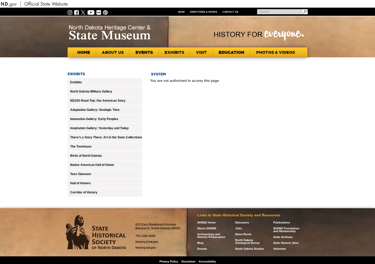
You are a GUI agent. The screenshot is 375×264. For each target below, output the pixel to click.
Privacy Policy (168, 261)
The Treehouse (81, 146)
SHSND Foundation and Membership (286, 230)
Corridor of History (83, 192)
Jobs (238, 228)
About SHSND (206, 228)
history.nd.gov (145, 247)
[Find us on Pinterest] (105, 12)
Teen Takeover (80, 174)
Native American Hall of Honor (92, 165)
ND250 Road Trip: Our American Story (98, 100)
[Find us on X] (83, 12)
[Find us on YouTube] (91, 12)
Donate (202, 248)
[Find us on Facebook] (76, 12)
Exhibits (76, 82)
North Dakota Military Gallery (91, 91)
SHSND (96, 232)
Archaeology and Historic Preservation (211, 236)
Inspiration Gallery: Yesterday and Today (99, 128)
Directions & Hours (203, 12)
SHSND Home (206, 222)
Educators (242, 222)
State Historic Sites (286, 243)
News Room (243, 234)
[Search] (305, 11)
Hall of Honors (80, 183)
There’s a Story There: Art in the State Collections (106, 137)
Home (83, 52)
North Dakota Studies (249, 248)
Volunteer (279, 248)
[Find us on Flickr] (98, 12)
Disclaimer (188, 261)
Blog (200, 243)
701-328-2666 (145, 236)
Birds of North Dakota (86, 155)
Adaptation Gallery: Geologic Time (95, 110)
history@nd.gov (146, 242)
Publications (281, 222)
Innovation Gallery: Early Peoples (94, 119)
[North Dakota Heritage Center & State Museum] (110, 32)
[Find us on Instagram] (70, 12)
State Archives (283, 237)
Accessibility (207, 261)
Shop (181, 12)
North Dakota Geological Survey (247, 241)
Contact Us (230, 12)
